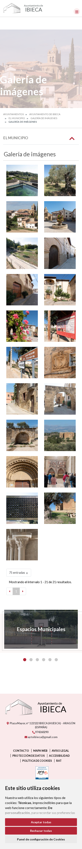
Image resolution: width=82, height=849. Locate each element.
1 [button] (24, 659)
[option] (41, 629)
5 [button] (50, 659)
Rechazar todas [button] (41, 830)
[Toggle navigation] (77, 11)
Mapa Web (40, 750)
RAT (59, 760)
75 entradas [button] (17, 572)
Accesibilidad (59, 755)
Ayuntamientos (13, 114)
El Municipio (17, 118)
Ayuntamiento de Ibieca (44, 114)
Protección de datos (28, 755)
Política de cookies (37, 760)
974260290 (41, 732)
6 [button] (56, 659)
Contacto (21, 750)
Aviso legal (60, 750)
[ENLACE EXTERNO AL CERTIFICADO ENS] (41, 774)
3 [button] (37, 659)
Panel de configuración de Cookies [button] (41, 839)
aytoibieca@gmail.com (42, 737)
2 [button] (31, 659)
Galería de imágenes (43, 118)
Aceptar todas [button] (41, 822)
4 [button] (43, 659)
